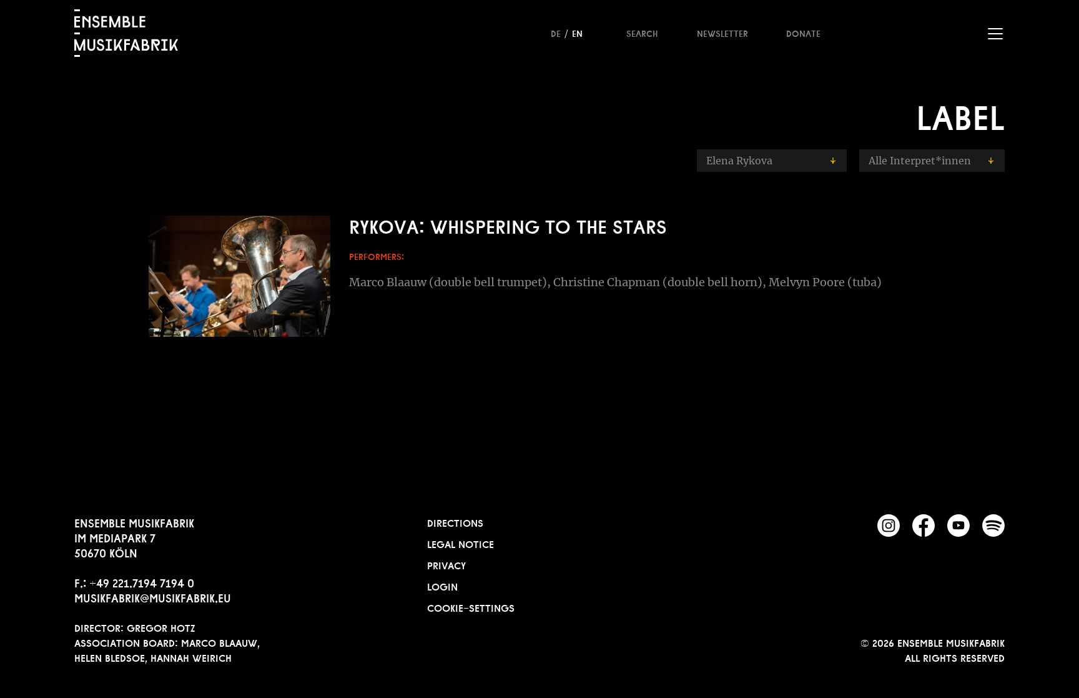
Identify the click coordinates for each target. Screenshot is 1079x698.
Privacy (446, 564)
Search (642, 32)
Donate (803, 32)
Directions (455, 522)
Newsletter (722, 32)
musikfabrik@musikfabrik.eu (152, 596)
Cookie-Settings (471, 607)
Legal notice (460, 543)
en (577, 32)
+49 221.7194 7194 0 (141, 581)
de (556, 32)
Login (442, 586)
